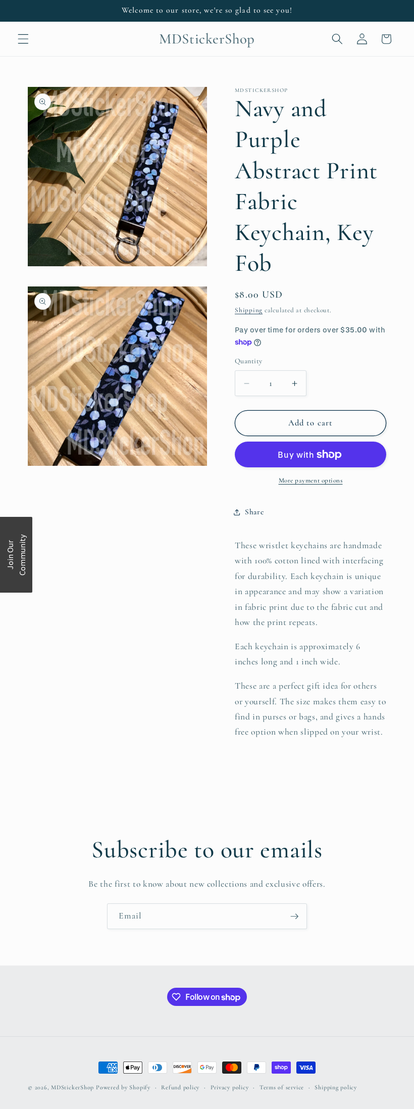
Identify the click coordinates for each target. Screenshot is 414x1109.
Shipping (249, 310)
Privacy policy (230, 1087)
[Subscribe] (294, 916)
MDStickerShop (72, 1087)
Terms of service (282, 1087)
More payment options (311, 480)
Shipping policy (336, 1087)
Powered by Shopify (123, 1087)
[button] (23, 39)
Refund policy (180, 1087)
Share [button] (254, 511)
